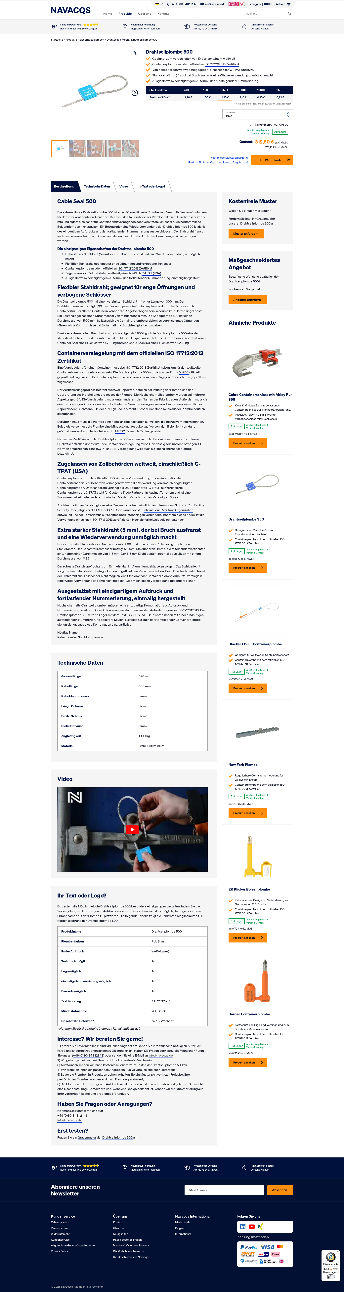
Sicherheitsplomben (91, 39)
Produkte (125, 13)
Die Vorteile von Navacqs (128, 1251)
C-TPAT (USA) (151, 273)
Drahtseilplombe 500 (117, 1137)
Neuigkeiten (120, 1234)
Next (135, 93)
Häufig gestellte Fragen (127, 1239)
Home (107, 13)
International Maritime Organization (168, 510)
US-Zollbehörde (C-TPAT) (142, 487)
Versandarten (59, 1228)
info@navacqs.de (214, 4)
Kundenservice (60, 1239)
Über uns (144, 13)
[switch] (331, 1276)
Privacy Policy (59, 1251)
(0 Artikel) (274, 4)
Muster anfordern (245, 233)
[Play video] (132, 829)
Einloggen (255, 4)
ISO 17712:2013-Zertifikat (142, 367)
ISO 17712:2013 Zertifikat (222, 64)
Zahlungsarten (60, 1222)
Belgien (180, 1228)
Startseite (57, 39)
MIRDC (184, 372)
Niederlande (182, 1222)
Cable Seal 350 (139, 342)
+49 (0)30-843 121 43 (183, 4)
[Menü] (337, 1252)
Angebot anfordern (247, 299)
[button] (135, 53)
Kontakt (163, 13)
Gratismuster (87, 1137)
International (183, 1234)
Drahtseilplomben (118, 39)
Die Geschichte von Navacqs (130, 1257)
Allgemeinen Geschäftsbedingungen (73, 1245)
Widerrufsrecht (60, 1234)
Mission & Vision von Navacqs (131, 1245)
